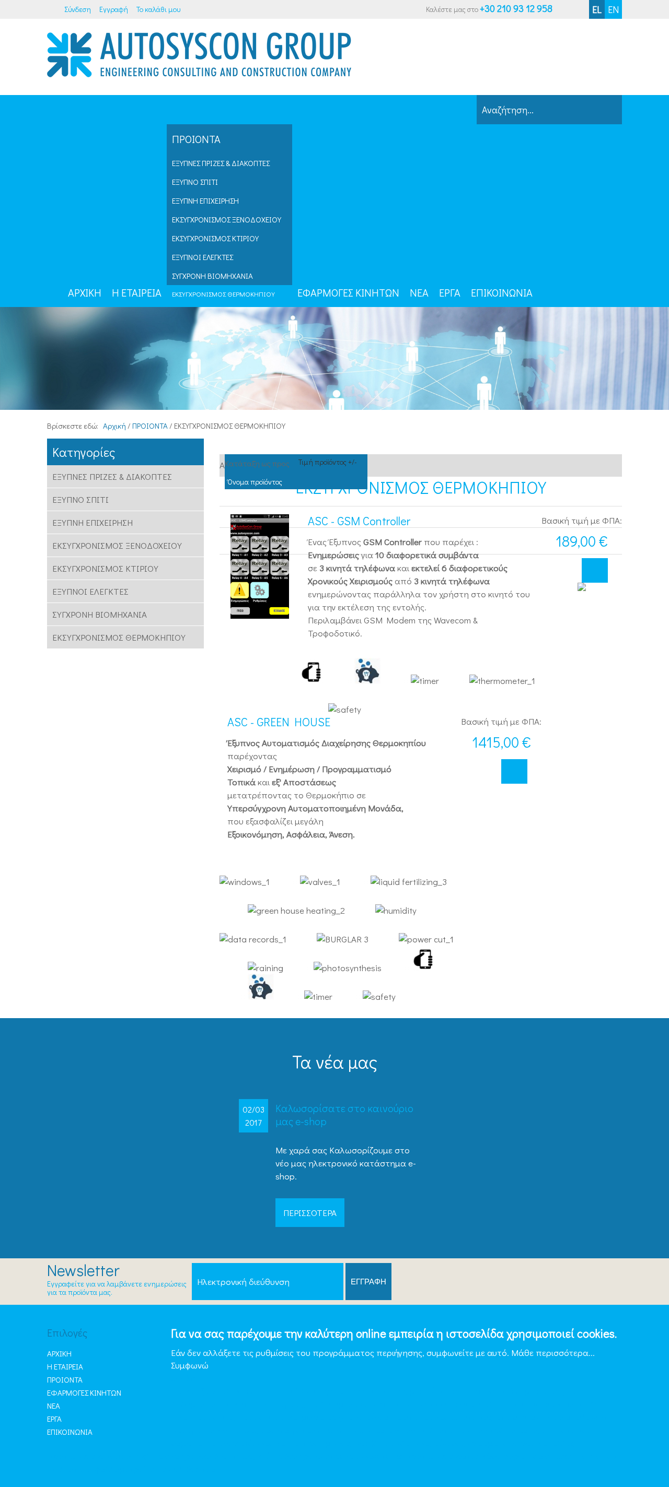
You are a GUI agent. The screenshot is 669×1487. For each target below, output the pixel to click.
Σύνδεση (77, 9)
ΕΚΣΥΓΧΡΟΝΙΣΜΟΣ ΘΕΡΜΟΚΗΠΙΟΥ (223, 293)
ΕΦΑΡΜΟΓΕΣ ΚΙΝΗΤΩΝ (84, 1392)
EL (597, 9)
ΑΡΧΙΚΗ (59, 1353)
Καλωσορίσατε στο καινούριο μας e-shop (344, 1115)
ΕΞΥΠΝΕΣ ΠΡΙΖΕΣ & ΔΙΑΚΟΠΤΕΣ (221, 163)
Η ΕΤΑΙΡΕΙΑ (65, 1366)
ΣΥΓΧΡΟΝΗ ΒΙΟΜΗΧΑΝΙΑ (212, 275)
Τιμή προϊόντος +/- (327, 462)
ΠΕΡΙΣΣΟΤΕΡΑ (310, 1213)
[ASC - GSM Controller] (260, 566)
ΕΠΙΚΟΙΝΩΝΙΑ (70, 1431)
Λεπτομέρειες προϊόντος (595, 570)
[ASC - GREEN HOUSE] (581, 635)
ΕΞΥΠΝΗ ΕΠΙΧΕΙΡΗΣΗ (205, 200)
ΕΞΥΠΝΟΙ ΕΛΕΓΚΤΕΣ (202, 257)
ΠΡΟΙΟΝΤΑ (65, 1379)
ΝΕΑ (53, 1405)
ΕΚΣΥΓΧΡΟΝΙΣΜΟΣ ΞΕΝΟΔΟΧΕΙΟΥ (226, 219)
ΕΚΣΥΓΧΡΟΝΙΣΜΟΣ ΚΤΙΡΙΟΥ (215, 238)
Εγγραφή (113, 9)
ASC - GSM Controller (359, 521)
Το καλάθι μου (158, 9)
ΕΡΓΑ (54, 1418)
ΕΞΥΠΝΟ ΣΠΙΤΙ (195, 181)
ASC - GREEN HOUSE (278, 722)
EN (613, 9)
